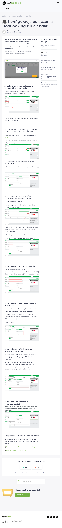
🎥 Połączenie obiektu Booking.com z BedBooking (20, 447)
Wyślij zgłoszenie (22, 495)
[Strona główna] (9, 3)
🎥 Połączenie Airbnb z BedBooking (15, 450)
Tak (26, 467)
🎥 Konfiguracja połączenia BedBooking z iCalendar (49, 53)
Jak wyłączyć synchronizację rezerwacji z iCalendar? (49, 84)
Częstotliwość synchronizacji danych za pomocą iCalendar (48, 76)
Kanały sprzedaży (17, 16)
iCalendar (28, 16)
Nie (38, 467)
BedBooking (6, 16)
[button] (58, 3)
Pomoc (7, 137)
